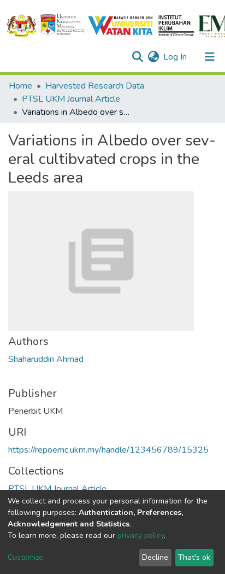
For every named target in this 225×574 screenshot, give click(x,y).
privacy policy (140, 535)
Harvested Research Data (94, 86)
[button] (153, 56)
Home (20, 86)
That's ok (194, 557)
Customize (25, 557)
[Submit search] (137, 56)
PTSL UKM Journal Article (71, 99)
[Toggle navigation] (209, 57)
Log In (175, 57)
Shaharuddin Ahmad (46, 359)
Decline (155, 557)
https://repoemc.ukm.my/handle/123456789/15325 (108, 450)
